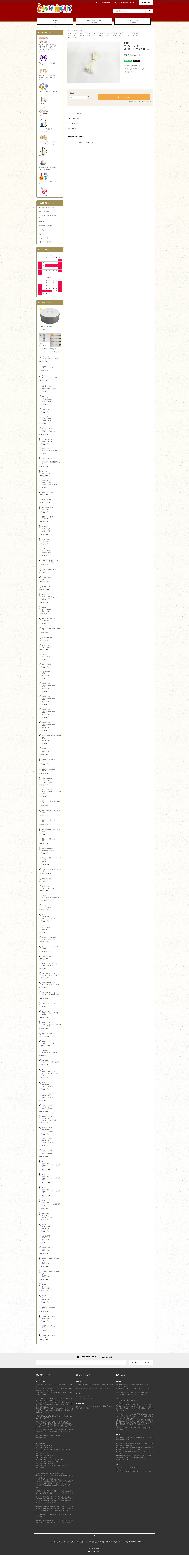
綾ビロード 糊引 (46, 500)
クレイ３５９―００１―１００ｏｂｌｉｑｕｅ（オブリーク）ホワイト (50, 1072)
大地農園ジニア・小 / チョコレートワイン (51, 1042)
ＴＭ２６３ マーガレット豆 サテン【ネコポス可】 (49, 964)
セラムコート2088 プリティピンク (48, 646)
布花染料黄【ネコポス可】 (46, 1286)
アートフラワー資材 (133, 33)
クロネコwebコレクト (82, 1396)
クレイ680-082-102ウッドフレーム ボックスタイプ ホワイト (51, 1164)
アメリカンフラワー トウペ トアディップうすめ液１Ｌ (51, 859)
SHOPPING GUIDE (94, 21)
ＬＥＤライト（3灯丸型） (45, 326)
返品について (130, 102)
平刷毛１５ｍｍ (54, 349)
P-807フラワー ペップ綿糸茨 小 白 (46, 927)
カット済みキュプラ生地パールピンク (48, 1336)
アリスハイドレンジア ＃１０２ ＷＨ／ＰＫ (48, 440)
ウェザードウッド (46, 664)
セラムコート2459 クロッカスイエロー (49, 367)
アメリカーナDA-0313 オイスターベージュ (47, 1215)
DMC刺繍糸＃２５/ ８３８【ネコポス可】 (50, 1051)
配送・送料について (72, 1542)
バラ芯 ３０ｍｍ (46, 956)
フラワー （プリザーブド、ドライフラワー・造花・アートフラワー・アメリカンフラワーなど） (100, 33)
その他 (81, 31)
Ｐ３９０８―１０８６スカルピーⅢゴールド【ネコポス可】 (48, 1129)
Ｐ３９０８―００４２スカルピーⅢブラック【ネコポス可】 (48, 1107)
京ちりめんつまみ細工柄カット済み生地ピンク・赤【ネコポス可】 (51, 1261)
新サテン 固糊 (46, 586)
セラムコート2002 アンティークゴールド (49, 887)
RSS (134, 1542)
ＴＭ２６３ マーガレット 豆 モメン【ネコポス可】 (50, 561)
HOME (55, 21)
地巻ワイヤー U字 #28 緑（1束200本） (48, 619)
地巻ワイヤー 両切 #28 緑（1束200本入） (51, 839)
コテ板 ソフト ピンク (48, 492)
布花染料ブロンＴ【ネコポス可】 (46, 750)
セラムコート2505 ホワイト (43, 344)
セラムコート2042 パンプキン (47, 906)
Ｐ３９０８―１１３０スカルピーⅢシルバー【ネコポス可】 (48, 1140)
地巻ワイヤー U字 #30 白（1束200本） (48, 517)
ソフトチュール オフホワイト (49, 569)
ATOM (139, 1542)
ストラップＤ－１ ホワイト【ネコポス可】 (46, 609)
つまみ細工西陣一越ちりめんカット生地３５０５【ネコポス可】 (48, 725)
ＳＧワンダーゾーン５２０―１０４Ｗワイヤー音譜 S (47, 418)
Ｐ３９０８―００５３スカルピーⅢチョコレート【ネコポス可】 (49, 1118)
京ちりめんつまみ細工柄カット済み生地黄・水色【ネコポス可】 (51, 1274)
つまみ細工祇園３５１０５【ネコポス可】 (46, 1249)
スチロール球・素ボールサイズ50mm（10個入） (48, 849)
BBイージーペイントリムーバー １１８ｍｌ (51, 947)
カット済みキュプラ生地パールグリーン (48, 1326)
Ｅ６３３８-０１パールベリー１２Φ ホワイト (50, 449)
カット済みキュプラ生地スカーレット (48, 769)
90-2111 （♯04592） (48, 782)
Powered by (84, 1551)
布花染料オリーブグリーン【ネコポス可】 (46, 1226)
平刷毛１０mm (46, 409)
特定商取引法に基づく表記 (143, 102)
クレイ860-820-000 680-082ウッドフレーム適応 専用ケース (51, 1203)
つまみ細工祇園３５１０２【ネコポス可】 (46, 673)
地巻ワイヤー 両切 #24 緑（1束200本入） (51, 811)
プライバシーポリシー (112, 1542)
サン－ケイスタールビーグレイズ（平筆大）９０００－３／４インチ (48, 399)
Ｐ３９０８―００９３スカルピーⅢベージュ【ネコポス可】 (48, 1095)
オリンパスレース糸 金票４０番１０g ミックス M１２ (50, 938)
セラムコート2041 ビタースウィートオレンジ (51, 896)
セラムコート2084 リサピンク (47, 540)
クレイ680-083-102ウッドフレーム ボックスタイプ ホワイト (51, 1190)
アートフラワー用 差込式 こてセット (51, 870)
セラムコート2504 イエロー (46, 655)
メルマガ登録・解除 (126, 1542)
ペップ (75, 31)
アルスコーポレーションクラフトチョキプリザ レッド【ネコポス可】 (51, 791)
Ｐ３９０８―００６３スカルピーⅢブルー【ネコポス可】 (48, 1152)
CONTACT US (133, 21)
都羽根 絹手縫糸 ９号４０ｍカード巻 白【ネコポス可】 (51, 974)
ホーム (69, 31)
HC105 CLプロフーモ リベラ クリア (49, 376)
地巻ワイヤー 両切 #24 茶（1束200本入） (51, 629)
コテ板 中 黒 (48, 1003)
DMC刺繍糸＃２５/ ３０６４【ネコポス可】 (51, 1061)
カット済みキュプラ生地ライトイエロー (48, 1317)
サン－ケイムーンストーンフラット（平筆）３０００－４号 (46, 529)
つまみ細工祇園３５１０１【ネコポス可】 (46, 1237)
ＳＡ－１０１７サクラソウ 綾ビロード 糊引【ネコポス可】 (51, 1013)
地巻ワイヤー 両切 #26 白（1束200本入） (51, 821)
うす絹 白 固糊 (46, 878)
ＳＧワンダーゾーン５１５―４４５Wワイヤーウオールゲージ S (49, 482)
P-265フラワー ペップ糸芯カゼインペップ (47, 550)
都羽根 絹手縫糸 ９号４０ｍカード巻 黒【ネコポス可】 (51, 983)
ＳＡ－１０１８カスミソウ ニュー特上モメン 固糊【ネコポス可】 (51, 1024)
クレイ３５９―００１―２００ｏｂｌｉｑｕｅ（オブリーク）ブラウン (50, 597)
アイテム (147, 2)
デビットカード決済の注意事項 (85, 1398)
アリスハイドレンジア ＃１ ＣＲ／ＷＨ (48, 578)
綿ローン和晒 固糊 (47, 637)
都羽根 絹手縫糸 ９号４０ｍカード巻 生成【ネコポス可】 (50, 994)
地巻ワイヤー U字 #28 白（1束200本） (48, 508)
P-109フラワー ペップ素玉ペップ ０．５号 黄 (48, 916)
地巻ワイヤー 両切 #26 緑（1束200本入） (51, 830)
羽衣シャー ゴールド (48, 1033)
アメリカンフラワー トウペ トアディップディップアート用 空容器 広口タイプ (51, 461)
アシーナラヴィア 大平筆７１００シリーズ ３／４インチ (50, 386)
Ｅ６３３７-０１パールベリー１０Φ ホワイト (50, 357)
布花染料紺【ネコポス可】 (46, 1297)
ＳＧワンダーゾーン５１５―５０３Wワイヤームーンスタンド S (49, 430)
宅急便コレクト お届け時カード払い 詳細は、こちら (92, 1388)
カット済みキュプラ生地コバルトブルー (48, 760)
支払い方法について (59, 1542)
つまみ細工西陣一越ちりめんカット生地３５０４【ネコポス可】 (48, 712)
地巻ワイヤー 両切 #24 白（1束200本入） (51, 802)
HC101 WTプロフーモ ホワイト (48, 472)
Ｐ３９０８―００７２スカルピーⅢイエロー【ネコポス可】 (48, 1084)
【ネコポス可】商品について (64, 1493)
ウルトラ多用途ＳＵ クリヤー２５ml (47, 779)
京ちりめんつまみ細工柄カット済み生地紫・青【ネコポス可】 (51, 738)
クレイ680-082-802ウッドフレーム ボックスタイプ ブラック (51, 1177)
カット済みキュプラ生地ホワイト (48, 1307)
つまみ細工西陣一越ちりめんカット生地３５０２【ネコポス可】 (48, 699)
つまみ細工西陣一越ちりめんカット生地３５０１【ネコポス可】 (48, 686)
